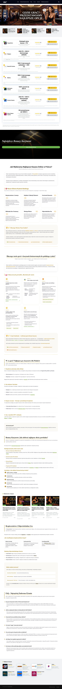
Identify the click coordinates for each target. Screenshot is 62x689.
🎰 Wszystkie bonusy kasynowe (48, 299)
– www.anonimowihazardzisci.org (18, 572)
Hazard (4, 505)
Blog (31, 1)
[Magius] (5, 54)
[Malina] (5, 78)
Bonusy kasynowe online (24, 1)
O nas (35, 1)
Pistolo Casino (10, 100)
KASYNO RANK (10, 686)
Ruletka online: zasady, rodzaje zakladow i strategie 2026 (55, 30)
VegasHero (10, 43)
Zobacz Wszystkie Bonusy (31, 147)
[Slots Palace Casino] (5, 114)
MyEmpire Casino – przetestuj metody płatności (12, 300)
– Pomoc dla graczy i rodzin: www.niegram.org (21, 580)
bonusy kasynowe (44, 427)
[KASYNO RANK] (5, 1)
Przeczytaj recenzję (52, 44)
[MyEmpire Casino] (5, 89)
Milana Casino (9, 328)
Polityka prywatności (44, 1)
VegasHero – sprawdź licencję (28, 326)
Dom (18, 1)
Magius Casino (15, 328)
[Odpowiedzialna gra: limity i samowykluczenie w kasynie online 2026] (5, 30)
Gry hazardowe (20, 505)
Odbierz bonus (53, 41)
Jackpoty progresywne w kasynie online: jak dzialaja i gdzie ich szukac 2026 (26, 30)
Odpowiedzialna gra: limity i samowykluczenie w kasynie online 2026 (11, 30)
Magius (9, 54)
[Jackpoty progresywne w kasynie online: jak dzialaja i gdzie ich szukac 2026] (20, 30)
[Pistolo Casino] (5, 101)
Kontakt (38, 1)
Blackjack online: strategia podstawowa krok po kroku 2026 (41, 30)
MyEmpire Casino (9, 89)
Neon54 (25, 379)
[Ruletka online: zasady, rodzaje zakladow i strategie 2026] (49, 30)
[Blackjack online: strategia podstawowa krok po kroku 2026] (34, 30)
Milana (13, 340)
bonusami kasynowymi (45, 343)
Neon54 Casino (11, 66)
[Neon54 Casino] (5, 67)
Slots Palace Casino (10, 114)
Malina (9, 77)
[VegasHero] (5, 43)
